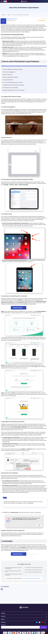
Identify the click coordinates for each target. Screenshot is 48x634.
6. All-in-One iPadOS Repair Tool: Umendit (12, 82)
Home (4, 14)
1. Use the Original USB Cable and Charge (12, 69)
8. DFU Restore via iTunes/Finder (10, 87)
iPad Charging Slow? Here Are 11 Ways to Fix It (33, 569)
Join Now (43, 627)
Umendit (19, 300)
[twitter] (39, 622)
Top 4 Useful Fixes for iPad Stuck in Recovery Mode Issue (13, 575)
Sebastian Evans (12, 19)
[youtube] (42, 622)
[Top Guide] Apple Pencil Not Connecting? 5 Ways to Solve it (13, 568)
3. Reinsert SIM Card (7, 74)
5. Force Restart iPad (7, 80)
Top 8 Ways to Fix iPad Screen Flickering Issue (33, 567)
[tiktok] (45, 622)
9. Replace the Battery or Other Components (13, 90)
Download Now (17, 308)
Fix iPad (9, 14)
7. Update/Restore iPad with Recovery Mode (13, 85)
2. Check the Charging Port (9, 72)
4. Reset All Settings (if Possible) (10, 77)
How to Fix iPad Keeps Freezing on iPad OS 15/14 (13, 571)
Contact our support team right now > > (32, 578)
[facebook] (37, 622)
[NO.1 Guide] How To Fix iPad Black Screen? (33, 572)
